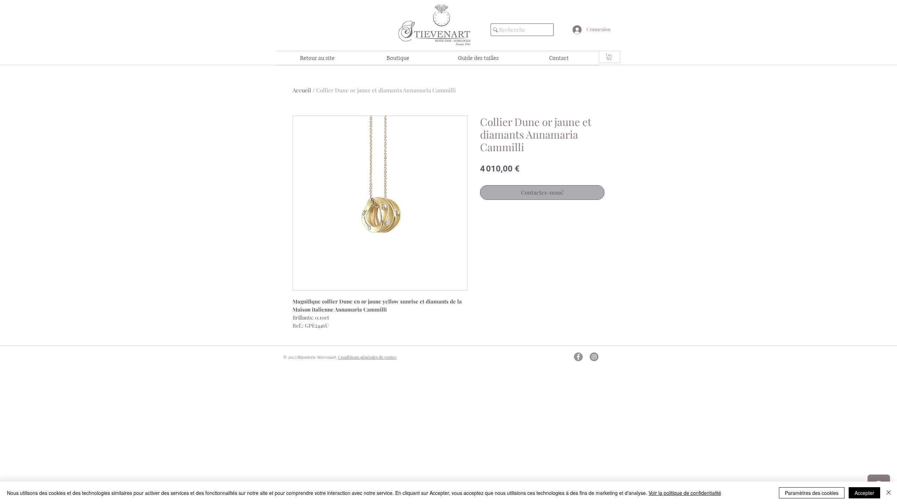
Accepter (864, 492)
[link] (609, 57)
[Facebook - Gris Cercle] (578, 356)
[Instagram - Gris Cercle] (594, 356)
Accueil (302, 90)
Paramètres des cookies (811, 492)
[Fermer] (888, 492)
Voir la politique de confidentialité (685, 492)
